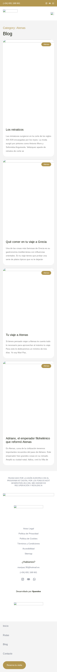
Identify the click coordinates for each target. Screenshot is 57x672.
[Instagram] (46, 3)
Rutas (6, 635)
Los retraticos (15, 129)
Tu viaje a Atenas (17, 334)
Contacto (7, 653)
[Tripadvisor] (50, 3)
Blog (5, 644)
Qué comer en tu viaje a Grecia (26, 241)
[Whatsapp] (53, 3)
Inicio (5, 626)
